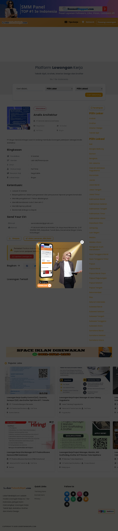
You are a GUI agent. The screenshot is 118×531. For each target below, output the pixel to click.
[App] (59, 287)
